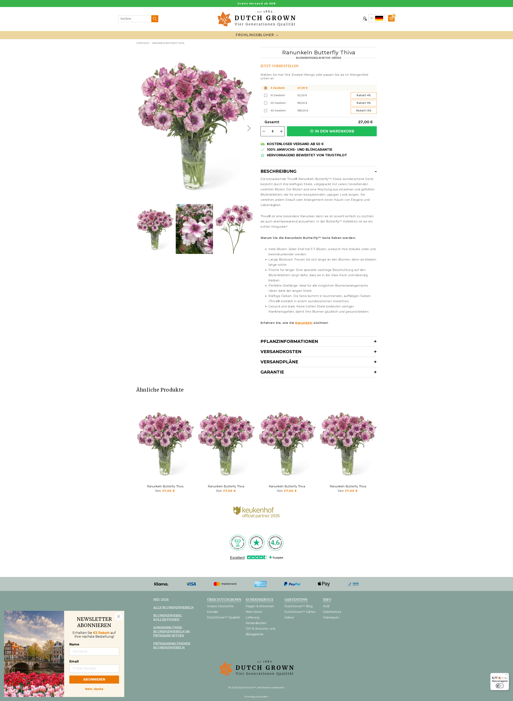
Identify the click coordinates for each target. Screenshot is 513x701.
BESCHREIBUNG (278, 171)
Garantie (272, 372)
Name (74, 644)
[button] (248, 128)
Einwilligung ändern (256, 696)
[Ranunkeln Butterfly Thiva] (165, 443)
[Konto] (364, 18)
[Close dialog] (119, 616)
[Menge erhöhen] (281, 131)
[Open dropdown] (277, 35)
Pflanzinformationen (289, 341)
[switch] (500, 685)
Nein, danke (94, 689)
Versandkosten (281, 351)
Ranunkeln (304, 323)
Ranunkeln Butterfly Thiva (165, 486)
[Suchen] (154, 18)
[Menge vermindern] (264, 131)
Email (74, 661)
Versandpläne (279, 361)
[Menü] (506, 675)
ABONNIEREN (94, 679)
